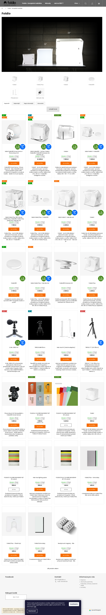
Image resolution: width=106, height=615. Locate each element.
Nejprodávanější (28, 103)
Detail (66, 425)
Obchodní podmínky (87, 582)
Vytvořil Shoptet (96, 610)
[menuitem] (31, 3)
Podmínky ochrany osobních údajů (89, 584)
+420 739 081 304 (62, 581)
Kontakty (83, 587)
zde (35, 607)
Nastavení (32, 611)
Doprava (83, 580)
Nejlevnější (17, 103)
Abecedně (40, 103)
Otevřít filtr (53, 109)
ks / (16, 597)
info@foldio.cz (61, 579)
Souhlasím (74, 604)
